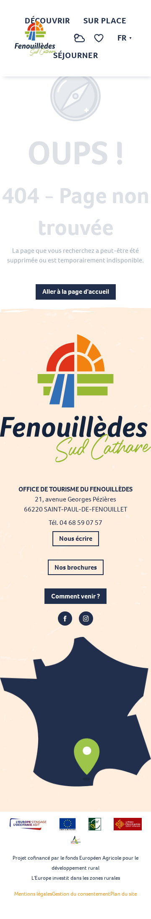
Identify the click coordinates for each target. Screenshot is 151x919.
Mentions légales (33, 893)
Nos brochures (76, 567)
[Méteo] (79, 42)
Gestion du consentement (81, 893)
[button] (62, 38)
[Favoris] (100, 38)
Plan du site (123, 893)
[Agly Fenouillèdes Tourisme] (35, 38)
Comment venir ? (75, 596)
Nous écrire (75, 538)
